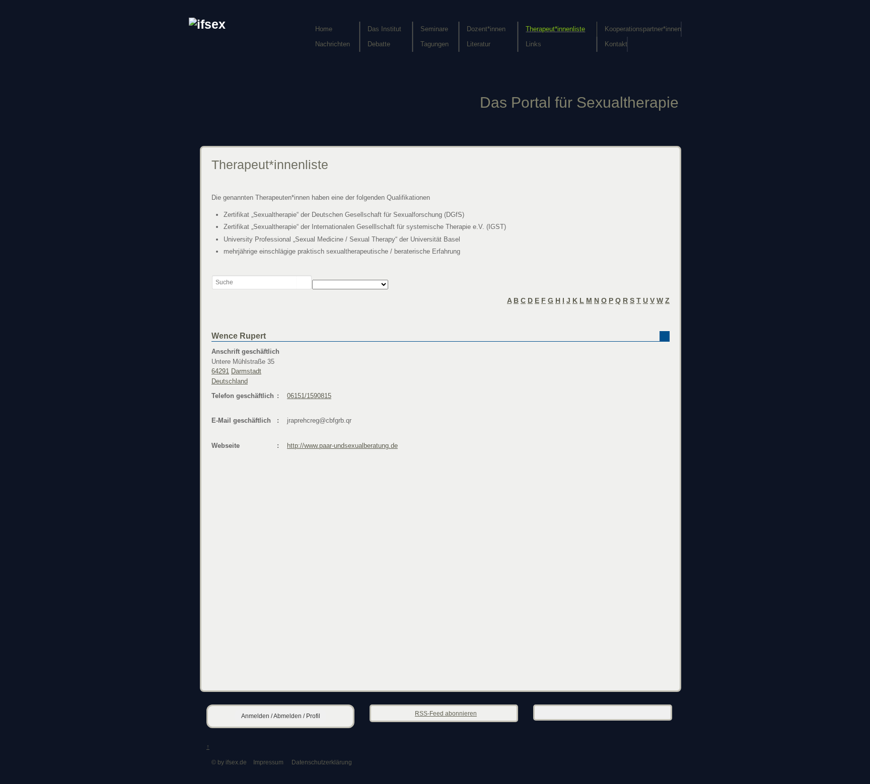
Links (533, 44)
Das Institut (384, 29)
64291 (220, 371)
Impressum (268, 762)
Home (323, 29)
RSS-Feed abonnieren (446, 713)
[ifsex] (207, 24)
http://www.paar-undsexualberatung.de (342, 445)
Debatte (379, 44)
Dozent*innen (486, 29)
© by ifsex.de (229, 762)
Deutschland (229, 381)
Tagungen (434, 44)
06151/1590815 (309, 396)
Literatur (478, 44)
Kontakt (616, 44)
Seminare (434, 29)
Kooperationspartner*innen (643, 29)
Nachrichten (332, 44)
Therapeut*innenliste (555, 29)
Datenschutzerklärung (322, 762)
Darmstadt (246, 371)
